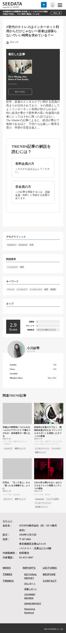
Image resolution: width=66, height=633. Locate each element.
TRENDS (8, 580)
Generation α (11, 245)
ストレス (10, 289)
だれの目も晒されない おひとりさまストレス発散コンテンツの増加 (48, 485)
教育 (22, 267)
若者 (31, 245)
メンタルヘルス (36, 289)
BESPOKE (49, 574)
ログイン (32, 169)
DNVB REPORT (32, 603)
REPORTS (29, 567)
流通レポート (30, 589)
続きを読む (20, 91)
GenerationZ (23, 245)
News (55, 13)
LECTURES (50, 567)
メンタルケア (12, 267)
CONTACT (50, 580)
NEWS (7, 567)
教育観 (53, 289)
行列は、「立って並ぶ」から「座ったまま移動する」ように (16, 485)
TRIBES (7, 574)
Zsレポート (30, 583)
